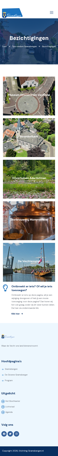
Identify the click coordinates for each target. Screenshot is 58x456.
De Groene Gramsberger (16, 374)
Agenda (9, 412)
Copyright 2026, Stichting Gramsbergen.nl (23, 450)
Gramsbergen (11, 369)
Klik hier (15, 313)
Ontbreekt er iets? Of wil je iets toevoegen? (31, 288)
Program (9, 380)
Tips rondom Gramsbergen (24, 46)
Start (4, 46)
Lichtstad (9, 406)
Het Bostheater (12, 401)
